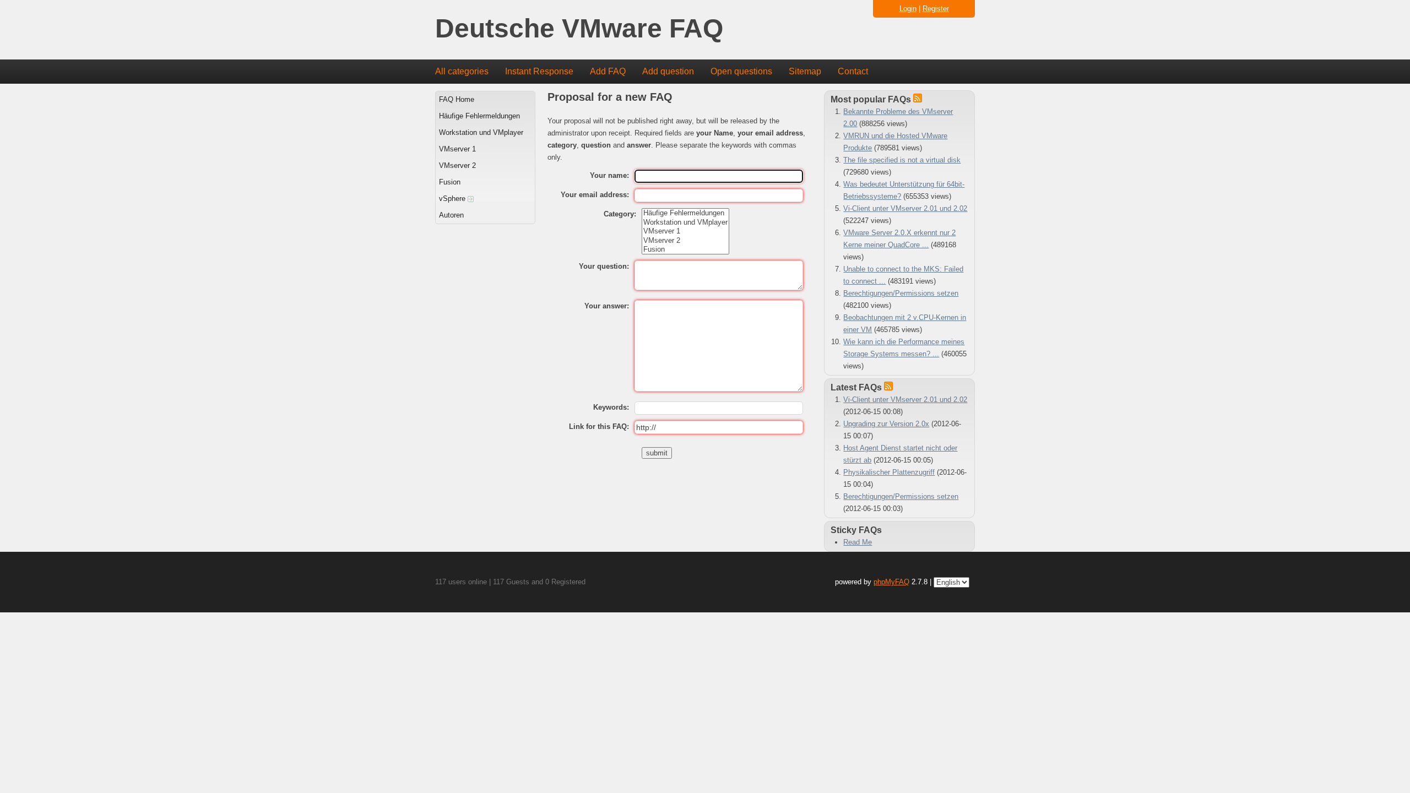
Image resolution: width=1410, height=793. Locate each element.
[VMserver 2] (685, 240)
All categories (462, 71)
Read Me (857, 542)
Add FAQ (608, 71)
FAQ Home (456, 99)
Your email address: (595, 195)
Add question (668, 71)
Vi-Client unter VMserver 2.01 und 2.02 (905, 208)
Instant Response (539, 71)
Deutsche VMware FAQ (579, 29)
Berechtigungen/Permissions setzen (900, 293)
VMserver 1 (457, 149)
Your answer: (606, 306)
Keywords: (611, 407)
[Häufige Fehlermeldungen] (685, 213)
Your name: (609, 175)
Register (936, 8)
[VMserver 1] (685, 231)
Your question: (604, 266)
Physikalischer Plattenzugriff (889, 472)
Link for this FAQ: (599, 426)
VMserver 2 (457, 165)
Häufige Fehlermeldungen (479, 116)
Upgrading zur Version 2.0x (886, 424)
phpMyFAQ (891, 582)
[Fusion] (685, 249)
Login (907, 8)
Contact (853, 71)
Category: (620, 214)
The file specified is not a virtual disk (902, 160)
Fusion (449, 182)
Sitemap (805, 71)
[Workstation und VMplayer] (685, 222)
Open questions (741, 71)
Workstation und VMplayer (481, 132)
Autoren (451, 215)
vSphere (453, 198)
